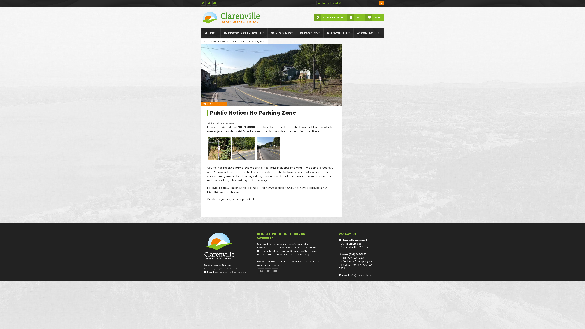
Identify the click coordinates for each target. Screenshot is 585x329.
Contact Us (369, 33)
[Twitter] (209, 3)
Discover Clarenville (244, 33)
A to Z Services (333, 17)
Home (212, 33)
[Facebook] (203, 3)
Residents (283, 33)
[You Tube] (214, 3)
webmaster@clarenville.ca (230, 272)
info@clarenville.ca (361, 275)
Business (310, 33)
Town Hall (339, 33)
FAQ (359, 17)
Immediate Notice (219, 41)
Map (377, 17)
